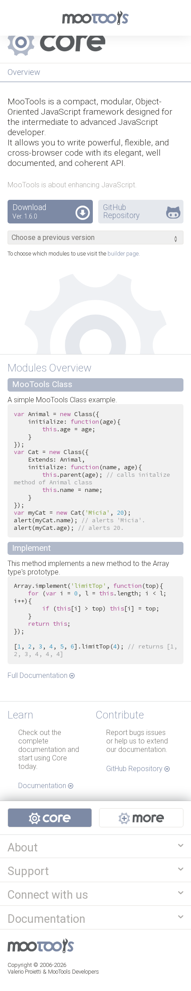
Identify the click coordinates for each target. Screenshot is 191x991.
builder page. (123, 253)
